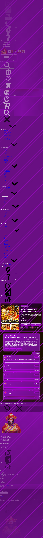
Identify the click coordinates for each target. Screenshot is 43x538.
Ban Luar (5, 214)
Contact (16, 27)
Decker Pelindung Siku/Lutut (7, 172)
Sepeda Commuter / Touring (7, 134)
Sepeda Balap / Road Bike (7, 132)
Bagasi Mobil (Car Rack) (7, 188)
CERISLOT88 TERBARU (5, 436)
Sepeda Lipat (5, 131)
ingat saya (2, 494)
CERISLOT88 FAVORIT (5, 440)
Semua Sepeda (6, 130)
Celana (5, 173)
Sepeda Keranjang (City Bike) (8, 139)
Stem (4, 236)
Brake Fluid (5, 197)
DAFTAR (36, 324)
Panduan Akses (4, 447)
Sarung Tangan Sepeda (7, 171)
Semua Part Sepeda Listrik (7, 264)
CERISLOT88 (7, 485)
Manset (5, 177)
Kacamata (5, 176)
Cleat (4, 174)
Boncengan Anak (6, 150)
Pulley (4, 243)
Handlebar (5, 234)
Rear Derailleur (6, 244)
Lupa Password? (2, 496)
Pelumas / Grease (6, 199)
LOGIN (25, 324)
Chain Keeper (5, 256)
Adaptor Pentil (6, 255)
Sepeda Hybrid (6, 133)
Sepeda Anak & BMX (7, 138)
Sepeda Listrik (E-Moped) (7, 135)
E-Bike (5, 136)
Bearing (5, 249)
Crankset (5, 241)
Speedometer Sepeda (6, 158)
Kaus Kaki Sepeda (6, 178)
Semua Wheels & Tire (7, 210)
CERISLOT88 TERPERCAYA (6, 437)
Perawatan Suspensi (6, 201)
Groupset (5, 254)
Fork (4, 225)
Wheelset (5, 215)
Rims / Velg (5, 212)
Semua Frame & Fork (6, 224)
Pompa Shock (5, 157)
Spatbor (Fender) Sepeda (7, 152)
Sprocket (5, 242)
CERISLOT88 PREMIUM (5, 438)
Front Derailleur (6, 239)
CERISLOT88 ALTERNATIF (6, 441)
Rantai (4, 252)
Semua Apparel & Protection (7, 169)
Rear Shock (5, 253)
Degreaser (5, 198)
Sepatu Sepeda (6, 175)
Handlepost (5, 235)
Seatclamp (5, 247)
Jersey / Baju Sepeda (6, 170)
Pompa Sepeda (6, 155)
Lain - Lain (5, 202)
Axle (4, 216)
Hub (4, 211)
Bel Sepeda (5, 149)
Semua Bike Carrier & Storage (8, 187)
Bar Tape (5, 237)
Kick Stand (5, 153)
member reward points (6, 499)
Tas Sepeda (5, 159)
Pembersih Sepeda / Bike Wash (8, 200)
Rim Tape (5, 213)
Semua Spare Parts (6, 233)
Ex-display (5, 162)
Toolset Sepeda (6, 160)
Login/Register (4, 280)
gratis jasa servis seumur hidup (23, 499)
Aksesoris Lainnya (6, 161)
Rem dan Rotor (6, 245)
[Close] (6, 122)
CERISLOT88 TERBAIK (5, 439)
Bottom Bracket (6, 240)
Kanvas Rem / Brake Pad (7, 246)
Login (1, 495)
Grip (4, 238)
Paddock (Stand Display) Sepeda (8, 156)
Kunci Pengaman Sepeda (7, 154)
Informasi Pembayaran (5, 446)
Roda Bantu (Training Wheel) (8, 250)
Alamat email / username (3, 491)
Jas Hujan (5, 179)
